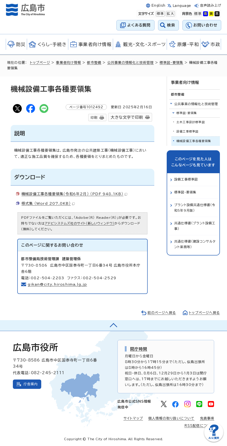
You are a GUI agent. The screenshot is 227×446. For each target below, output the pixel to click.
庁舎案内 (30, 384)
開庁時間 (138, 349)
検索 (171, 25)
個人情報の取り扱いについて (171, 418)
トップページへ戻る (204, 312)
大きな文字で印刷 (127, 117)
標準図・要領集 (171, 62)
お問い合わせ (205, 25)
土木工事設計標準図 (190, 122)
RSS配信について (199, 425)
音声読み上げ (210, 5)
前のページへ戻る (161, 312)
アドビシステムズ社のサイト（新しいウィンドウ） (80, 223)
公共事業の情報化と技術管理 (130, 62)
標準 (160, 13)
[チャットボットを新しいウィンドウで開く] (214, 440)
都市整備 (94, 62)
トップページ (40, 62)
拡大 (170, 13)
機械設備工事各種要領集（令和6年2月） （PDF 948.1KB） (72, 194)
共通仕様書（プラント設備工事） (194, 225)
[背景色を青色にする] (205, 13)
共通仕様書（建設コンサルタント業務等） (195, 244)
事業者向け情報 (68, 62)
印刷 (94, 117)
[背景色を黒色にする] (217, 13)
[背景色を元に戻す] (198, 13)
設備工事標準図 (187, 131)
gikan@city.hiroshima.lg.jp (57, 284)
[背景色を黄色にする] (211, 13)
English (158, 5)
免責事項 (207, 418)
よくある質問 (139, 25)
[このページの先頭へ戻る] (113, 325)
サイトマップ (133, 418)
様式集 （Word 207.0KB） (46, 203)
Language (182, 5)
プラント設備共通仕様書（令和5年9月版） (194, 207)
